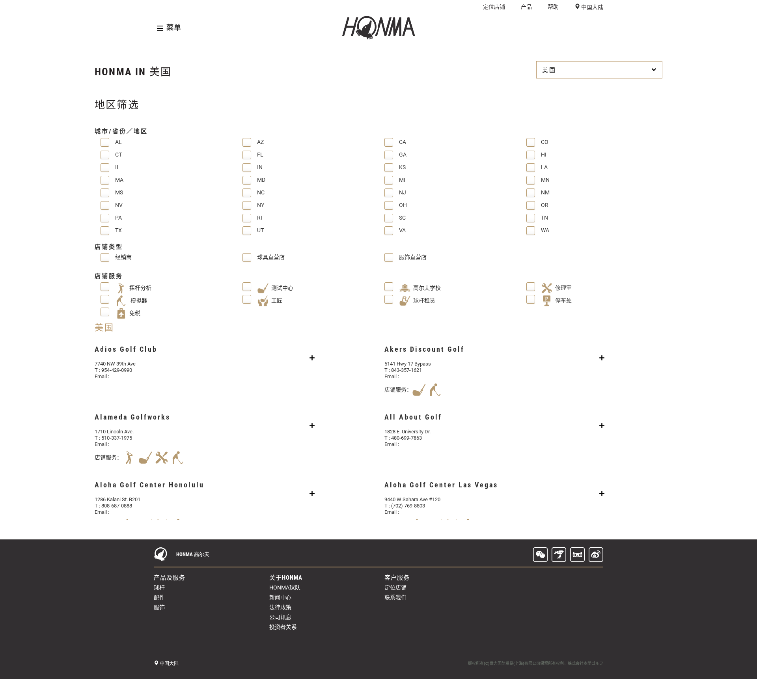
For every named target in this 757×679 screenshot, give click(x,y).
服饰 (159, 607)
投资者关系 (283, 627)
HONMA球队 (284, 587)
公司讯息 (280, 617)
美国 (549, 70)
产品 (526, 7)
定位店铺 (494, 7)
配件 (159, 597)
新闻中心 (280, 597)
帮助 (553, 7)
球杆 (159, 587)
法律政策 (280, 607)
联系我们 (395, 597)
